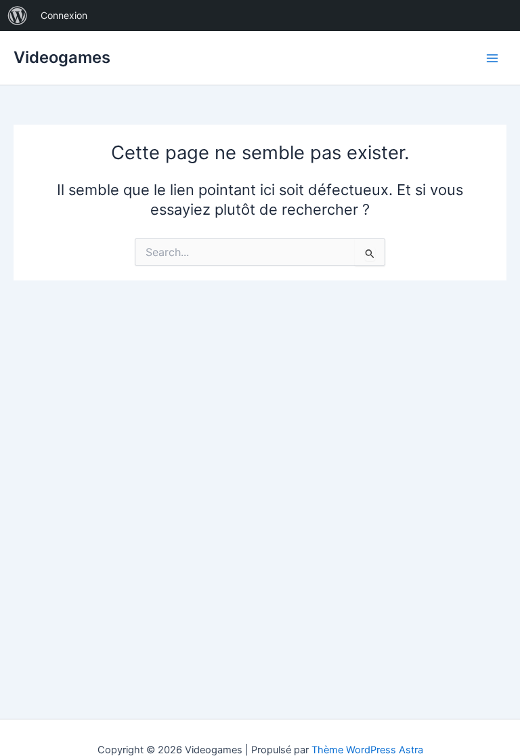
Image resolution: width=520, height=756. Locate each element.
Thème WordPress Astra (367, 750)
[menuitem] (17, 15)
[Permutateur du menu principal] (492, 58)
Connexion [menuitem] (64, 15)
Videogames (62, 57)
